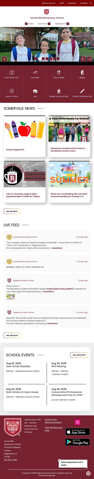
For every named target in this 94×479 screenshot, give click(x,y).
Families (84, 3)
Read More (57, 248)
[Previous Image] (83, 59)
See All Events (79, 355)
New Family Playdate (19, 366)
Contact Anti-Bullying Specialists (53, 421)
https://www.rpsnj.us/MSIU (60, 288)
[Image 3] (43, 58)
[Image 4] (47, 58)
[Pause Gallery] (4, 59)
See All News (12, 211)
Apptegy (51, 475)
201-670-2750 (10, 460)
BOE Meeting (59, 366)
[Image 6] (54, 58)
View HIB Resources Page (53, 429)
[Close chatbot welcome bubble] (59, 460)
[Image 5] (50, 58)
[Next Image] (89, 59)
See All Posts (12, 335)
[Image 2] (39, 58)
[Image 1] (36, 58)
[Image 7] (58, 58)
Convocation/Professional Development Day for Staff (67, 394)
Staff (61, 3)
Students (72, 3)
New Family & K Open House (23, 392)
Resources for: (49, 3)
